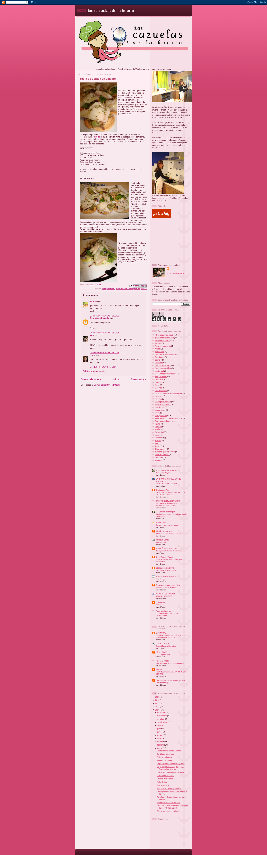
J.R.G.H (96, 137)
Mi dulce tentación (164, 531)
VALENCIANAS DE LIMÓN (166, 570)
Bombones (160, 357)
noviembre (162, 716)
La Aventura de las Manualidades (170, 680)
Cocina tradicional (163, 365)
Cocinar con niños (163, 368)
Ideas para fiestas (108, 289)
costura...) (159, 371)
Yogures (158, 460)
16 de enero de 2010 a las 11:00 (104, 316)
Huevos (158, 399)
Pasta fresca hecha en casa (169, 751)
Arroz (157, 349)
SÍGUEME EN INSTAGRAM (166, 484)
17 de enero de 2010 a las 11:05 (104, 333)
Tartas (158, 446)
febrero (160, 745)
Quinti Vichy (161, 633)
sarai (92, 335)
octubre (161, 719)
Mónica (93, 301)
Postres (158, 438)
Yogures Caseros (163, 611)
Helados (158, 396)
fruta (157, 385)
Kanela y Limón (162, 540)
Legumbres (160, 410)
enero (160, 748)
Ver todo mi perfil (176, 273)
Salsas (158, 441)
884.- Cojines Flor (163, 655)
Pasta (157, 424)
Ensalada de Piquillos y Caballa (168, 533)
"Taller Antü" (161, 652)
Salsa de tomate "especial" (166, 587)
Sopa (157, 443)
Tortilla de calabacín (165, 754)
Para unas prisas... (163, 421)
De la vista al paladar (100, 318)
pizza (157, 435)
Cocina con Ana (163, 490)
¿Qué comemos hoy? (164, 338)
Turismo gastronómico (165, 452)
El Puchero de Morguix (165, 512)
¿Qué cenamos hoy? (164, 335)
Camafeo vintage (162, 683)
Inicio (116, 379)
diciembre (162, 712)
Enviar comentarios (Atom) (107, 385)
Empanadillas (161, 377)
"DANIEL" (159, 605)
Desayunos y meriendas (165, 374)
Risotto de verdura (165, 779)
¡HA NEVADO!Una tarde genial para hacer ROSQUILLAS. (172, 807)
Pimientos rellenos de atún (168, 803)
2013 (157, 700)
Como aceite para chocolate (168, 585)
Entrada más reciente (91, 379)
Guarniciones (161, 391)
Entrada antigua (138, 379)
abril (159, 738)
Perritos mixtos (163, 785)
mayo (160, 735)
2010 (157, 710)
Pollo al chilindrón (164, 757)
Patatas (158, 427)
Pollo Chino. (162, 782)
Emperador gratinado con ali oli (170, 772)
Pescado (144, 289)
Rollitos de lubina (164, 760)
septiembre (162, 722)
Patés (157, 429)
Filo (91, 355)
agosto (160, 725)
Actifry (158, 343)
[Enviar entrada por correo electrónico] (131, 285)
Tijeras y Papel (162, 661)
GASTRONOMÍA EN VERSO (168, 501)
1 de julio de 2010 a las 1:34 (103, 367)
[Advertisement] (171, 241)
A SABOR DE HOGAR (165, 594)
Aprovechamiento (163, 346)
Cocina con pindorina (165, 568)
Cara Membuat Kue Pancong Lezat (170, 663)
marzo (160, 742)
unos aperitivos (162, 455)
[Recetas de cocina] (161, 217)
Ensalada (159, 379)
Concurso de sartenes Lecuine (168, 525)
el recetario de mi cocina (166, 576)
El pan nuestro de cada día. (168, 811)
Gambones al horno (165, 776)
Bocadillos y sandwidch (165, 354)
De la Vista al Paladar (165, 557)
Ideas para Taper (162, 404)
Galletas (158, 388)
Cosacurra (160, 602)
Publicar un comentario (94, 371)
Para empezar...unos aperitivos (128, 289)
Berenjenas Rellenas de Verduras (169, 551)
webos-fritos (161, 523)
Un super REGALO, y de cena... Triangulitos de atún (170, 768)
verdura (158, 457)
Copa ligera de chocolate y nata (170, 764)
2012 (157, 703)
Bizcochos (159, 352)
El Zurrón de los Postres (166, 470)
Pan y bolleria (161, 416)
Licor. (157, 413)
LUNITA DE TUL (162, 644)
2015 (157, 697)
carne (157, 360)
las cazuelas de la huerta (111, 10)
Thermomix (160, 449)
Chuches (159, 363)
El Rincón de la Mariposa (166, 548)
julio (159, 729)
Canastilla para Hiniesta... (166, 646)
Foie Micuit (160, 579)
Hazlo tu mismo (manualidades (168, 393)
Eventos (158, 382)
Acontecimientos (162, 340)
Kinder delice (161, 542)
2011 (157, 707)
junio (159, 732)
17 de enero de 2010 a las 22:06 (104, 352)
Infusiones (159, 407)
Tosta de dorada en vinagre (169, 788)
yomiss (159, 669)
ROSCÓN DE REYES (164, 596)
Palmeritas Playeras (163, 473)
